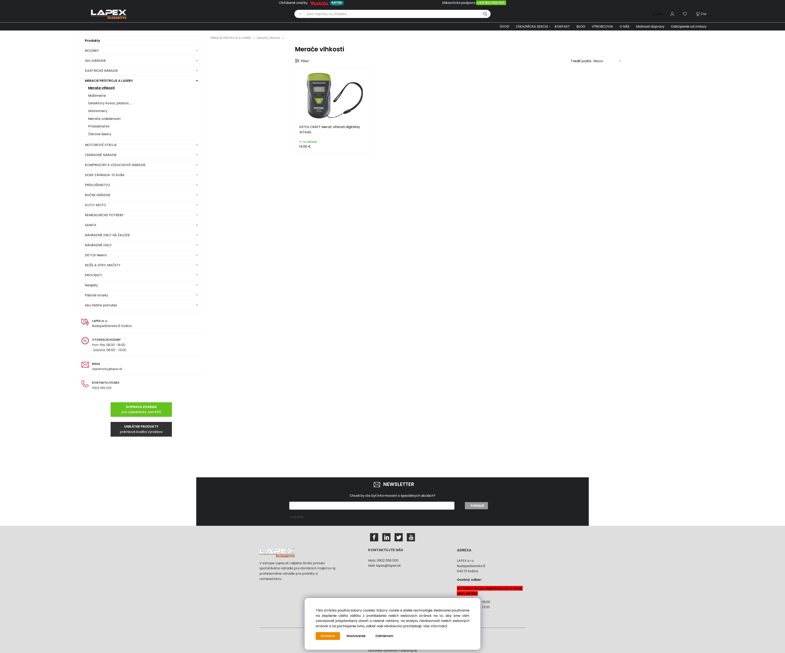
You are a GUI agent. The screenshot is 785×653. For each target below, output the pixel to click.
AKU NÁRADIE (95, 60)
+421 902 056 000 (491, 2)
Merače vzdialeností (104, 118)
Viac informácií (435, 626)
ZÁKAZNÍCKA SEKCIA (532, 26)
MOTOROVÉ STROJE (101, 145)
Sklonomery (97, 111)
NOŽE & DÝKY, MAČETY (102, 265)
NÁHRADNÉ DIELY (98, 245)
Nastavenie (356, 636)
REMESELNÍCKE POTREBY (104, 215)
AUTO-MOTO (95, 205)
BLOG (580, 26)
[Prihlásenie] (672, 13)
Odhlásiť (296, 517)
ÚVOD (504, 26)
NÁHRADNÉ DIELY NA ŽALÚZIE (107, 235)
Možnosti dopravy (650, 26)
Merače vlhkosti (101, 87)
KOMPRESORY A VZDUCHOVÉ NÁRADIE (115, 165)
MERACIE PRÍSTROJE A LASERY (109, 80)
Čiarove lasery (99, 134)
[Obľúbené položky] (685, 13)
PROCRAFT (93, 275)
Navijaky (91, 285)
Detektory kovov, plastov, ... (110, 103)
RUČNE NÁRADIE (97, 195)
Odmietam (384, 636)
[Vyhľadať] (299, 14)
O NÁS (624, 26)
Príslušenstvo (99, 126)
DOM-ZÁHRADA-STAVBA (104, 175)
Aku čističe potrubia (101, 305)
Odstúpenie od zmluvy (688, 26)
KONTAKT (562, 26)
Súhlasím (328, 636)
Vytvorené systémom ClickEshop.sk (392, 651)
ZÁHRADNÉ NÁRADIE (101, 155)
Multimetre (97, 95)
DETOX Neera (96, 255)
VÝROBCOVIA (602, 26)
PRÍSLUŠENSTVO (97, 185)
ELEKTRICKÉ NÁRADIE (101, 70)
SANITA (90, 225)
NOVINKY (92, 50)
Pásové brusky (96, 295)
